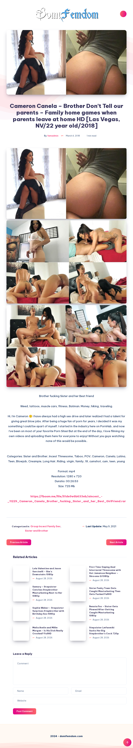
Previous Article (19, 542)
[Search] (123, 14)
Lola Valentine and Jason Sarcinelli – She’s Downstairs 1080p (46, 571)
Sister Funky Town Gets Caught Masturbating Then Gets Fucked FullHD (105, 591)
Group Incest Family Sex (45, 526)
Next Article (116, 542)
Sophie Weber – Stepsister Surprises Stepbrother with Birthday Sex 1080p (48, 611)
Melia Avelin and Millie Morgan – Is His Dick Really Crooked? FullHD (47, 630)
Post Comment (25, 711)
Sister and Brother (36, 530)
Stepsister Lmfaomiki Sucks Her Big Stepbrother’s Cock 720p (104, 630)
